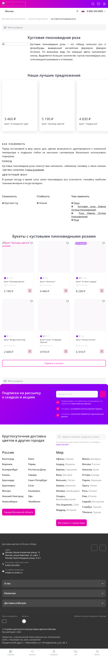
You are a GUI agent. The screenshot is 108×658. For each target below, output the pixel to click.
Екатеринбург (10, 469)
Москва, (86, 464)
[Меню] (104, 4)
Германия (71, 469)
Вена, (59, 474)
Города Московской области (18, 512)
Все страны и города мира (71, 522)
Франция (96, 480)
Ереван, (60, 485)
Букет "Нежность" (47, 281)
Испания (71, 510)
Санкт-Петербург (37, 480)
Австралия (98, 501)
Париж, (86, 480)
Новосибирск (9, 501)
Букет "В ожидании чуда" (16, 121)
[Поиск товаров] (93, 4)
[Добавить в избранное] (31, 243)
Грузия (97, 512)
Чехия (93, 485)
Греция (69, 458)
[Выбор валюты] (77, 11)
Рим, (84, 496)
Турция (97, 506)
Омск (31, 458)
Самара (32, 474)
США (76, 504)
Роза (76, 219)
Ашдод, (60, 464)
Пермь (32, 464)
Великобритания (66, 499)
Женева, (60, 490)
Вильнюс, (61, 480)
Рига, (85, 490)
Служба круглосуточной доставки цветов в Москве (30, 629)
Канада (95, 474)
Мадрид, (61, 510)
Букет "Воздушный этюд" (15, 339)
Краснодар (8, 480)
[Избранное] (98, 4)
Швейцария (72, 490)
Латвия (92, 490)
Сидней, (86, 501)
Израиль (70, 464)
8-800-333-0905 (62, 444)
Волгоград (8, 458)
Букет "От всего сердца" (86, 281)
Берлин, (60, 469)
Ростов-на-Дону (37, 469)
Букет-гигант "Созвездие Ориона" (50, 340)
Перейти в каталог (54, 363)
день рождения (35, 169)
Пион (77, 203)
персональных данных (81, 403)
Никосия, (87, 469)
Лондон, (60, 496)
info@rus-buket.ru (13, 572)
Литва (71, 480)
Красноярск (8, 485)
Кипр (96, 469)
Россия (96, 464)
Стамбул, (87, 506)
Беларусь (96, 458)
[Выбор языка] (83, 11)
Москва (9, 11)
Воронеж (7, 464)
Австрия (67, 474)
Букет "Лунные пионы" (86, 339)
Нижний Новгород (12, 496)
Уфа (30, 496)
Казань (6, 474)
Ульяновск (34, 490)
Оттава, (86, 474)
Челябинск (34, 501)
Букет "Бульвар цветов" (53, 121)
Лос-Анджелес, (64, 504)
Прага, (85, 485)
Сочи (31, 485)
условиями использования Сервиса (86, 408)
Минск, (86, 458)
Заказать (30, 290)
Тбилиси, (87, 512)
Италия (92, 496)
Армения (70, 485)
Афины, (60, 458)
